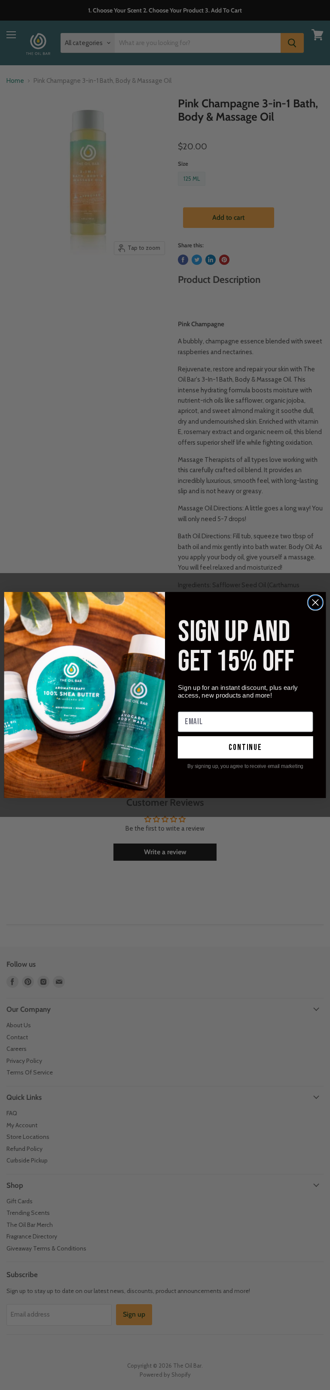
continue (245, 747)
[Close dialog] (315, 602)
